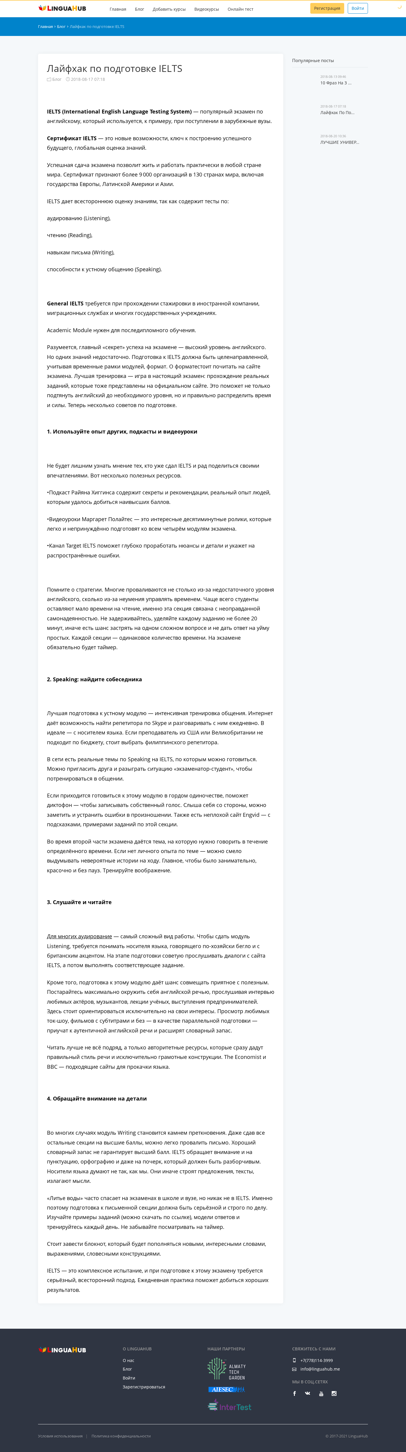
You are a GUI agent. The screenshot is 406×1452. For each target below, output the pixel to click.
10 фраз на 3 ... (336, 83)
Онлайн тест (241, 9)
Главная (118, 9)
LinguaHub (62, 8)
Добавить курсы (169, 9)
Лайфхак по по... (337, 112)
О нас (128, 1360)
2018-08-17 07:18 (87, 79)
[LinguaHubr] (62, 1349)
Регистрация (327, 8)
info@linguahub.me (320, 1369)
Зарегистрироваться (144, 1387)
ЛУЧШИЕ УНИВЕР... (339, 142)
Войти (358, 8)
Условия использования (60, 1436)
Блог (139, 9)
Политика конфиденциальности (121, 1436)
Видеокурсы (206, 9)
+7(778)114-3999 (316, 1360)
